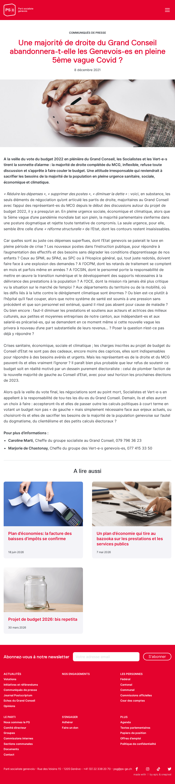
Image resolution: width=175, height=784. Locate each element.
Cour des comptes (132, 700)
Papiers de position (133, 733)
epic (155, 774)
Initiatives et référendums (21, 684)
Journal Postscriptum (18, 695)
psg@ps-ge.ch (122, 769)
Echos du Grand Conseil (19, 700)
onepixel (166, 774)
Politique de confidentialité (138, 744)
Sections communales (18, 744)
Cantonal (126, 684)
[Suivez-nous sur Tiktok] (158, 769)
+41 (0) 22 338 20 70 (97, 769)
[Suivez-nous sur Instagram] (147, 769)
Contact (9, 754)
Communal (127, 690)
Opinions (9, 706)
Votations (10, 679)
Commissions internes (18, 738)
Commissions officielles (136, 695)
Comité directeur (15, 727)
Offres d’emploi (130, 738)
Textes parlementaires (135, 727)
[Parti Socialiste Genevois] (18, 10)
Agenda (125, 722)
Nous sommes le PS (17, 722)
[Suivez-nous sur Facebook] (137, 769)
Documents (11, 749)
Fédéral (125, 679)
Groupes (9, 733)
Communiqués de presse (87, 32)
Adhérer (67, 722)
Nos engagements (76, 674)
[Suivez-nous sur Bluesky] (169, 769)
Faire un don (70, 727)
